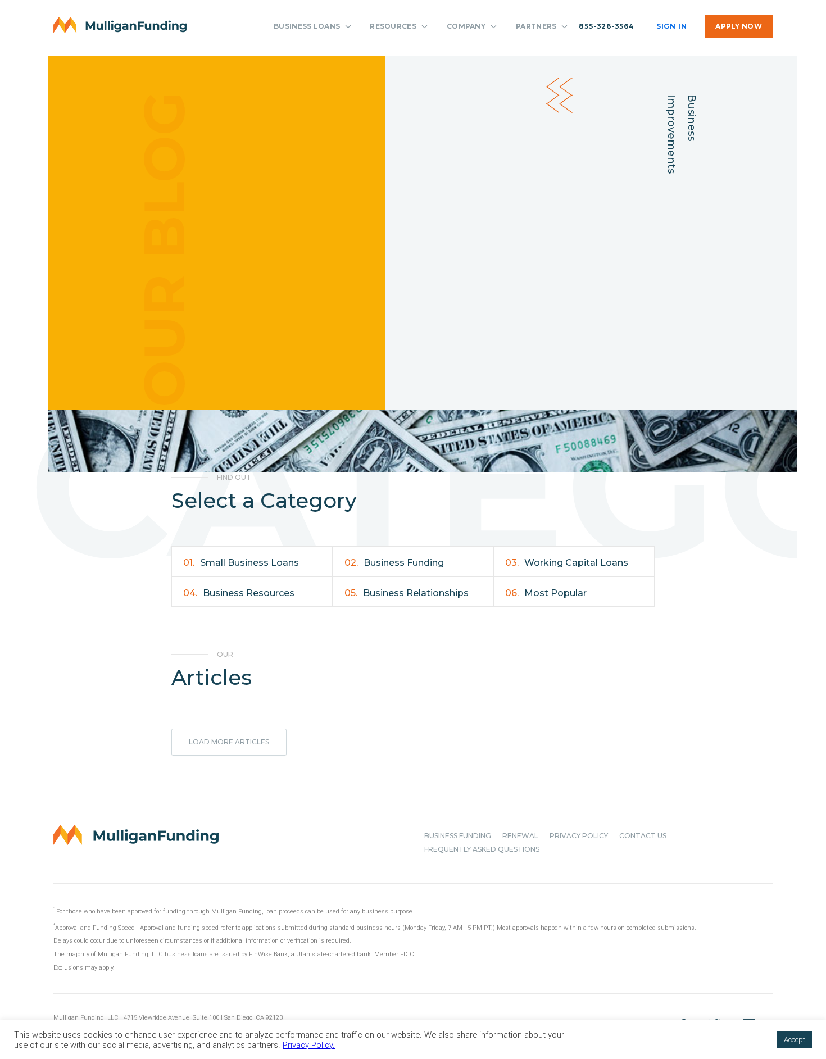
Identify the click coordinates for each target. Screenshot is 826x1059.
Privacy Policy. (309, 1045)
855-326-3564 (606, 26)
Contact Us (642, 835)
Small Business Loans (241, 562)
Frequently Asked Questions (481, 849)
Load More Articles (229, 742)
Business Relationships (406, 593)
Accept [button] (794, 1039)
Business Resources (238, 593)
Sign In (671, 26)
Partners (536, 26)
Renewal (520, 835)
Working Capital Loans (566, 562)
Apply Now (738, 26)
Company (466, 26)
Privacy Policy (579, 835)
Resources (393, 26)
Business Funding (394, 562)
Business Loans (307, 26)
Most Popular (546, 593)
